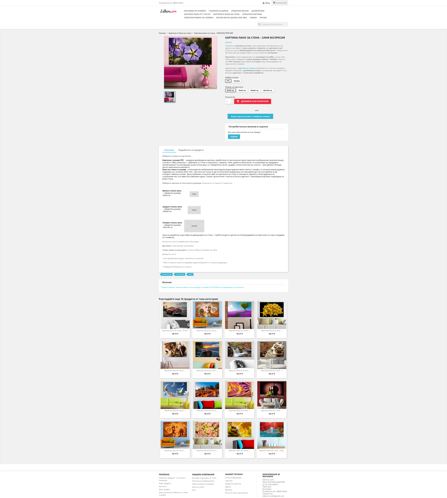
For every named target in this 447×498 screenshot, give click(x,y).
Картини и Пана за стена (226, 14)
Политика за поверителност (203, 481)
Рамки (253, 17)
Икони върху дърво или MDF (231, 17)
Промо (263, 17)
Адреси (228, 487)
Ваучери (228, 490)
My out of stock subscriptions (236, 493)
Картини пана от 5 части (197, 14)
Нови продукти (165, 483)
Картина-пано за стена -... (207, 330)
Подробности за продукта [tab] (191, 150)
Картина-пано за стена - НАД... (271, 450)
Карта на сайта (198, 487)
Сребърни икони (240, 11)
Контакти (162, 486)
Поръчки (228, 481)
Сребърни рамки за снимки (198, 17)
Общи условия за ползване (203, 484)
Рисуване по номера (195, 11)
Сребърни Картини (252, 14)
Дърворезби (258, 11)
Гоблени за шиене (218, 11)
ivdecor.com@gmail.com (273, 496)
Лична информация (233, 478)
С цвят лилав (180, 274)
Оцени (233, 136)
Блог (194, 490)
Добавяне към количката (253, 101)
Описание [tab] (169, 150)
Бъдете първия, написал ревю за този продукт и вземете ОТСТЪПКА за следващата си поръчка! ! (203, 287)
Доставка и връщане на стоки (204, 478)
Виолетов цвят (166, 274)
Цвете (190, 274)
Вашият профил (234, 474)
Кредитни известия (233, 484)
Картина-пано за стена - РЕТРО (175, 330)
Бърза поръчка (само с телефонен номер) (250, 116)
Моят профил (164, 489)
